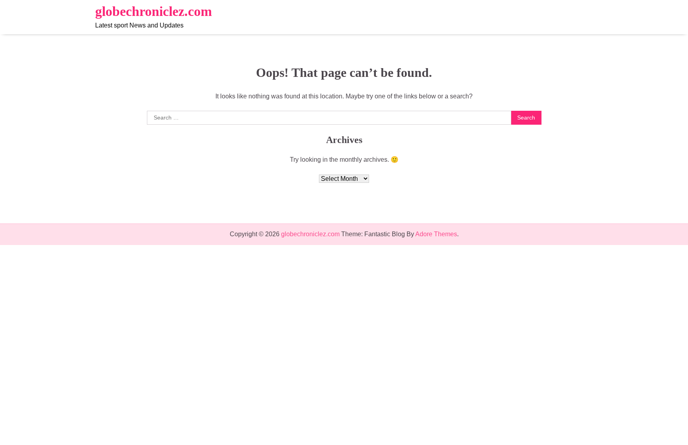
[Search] (587, 17)
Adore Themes (436, 234)
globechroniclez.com (153, 11)
